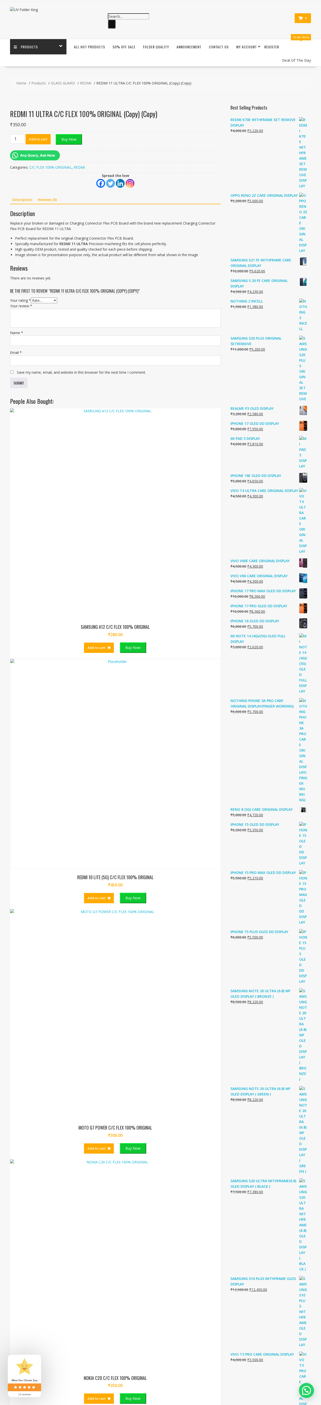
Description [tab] (22, 199)
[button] (306, 1390)
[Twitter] (110, 183)
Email (16, 352)
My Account (246, 46)
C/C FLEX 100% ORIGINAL (50, 167)
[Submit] (112, 24)
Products (29, 46)
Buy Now (68, 139)
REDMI (79, 167)
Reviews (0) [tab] (47, 199)
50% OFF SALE (124, 46)
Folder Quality (156, 46)
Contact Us (219, 46)
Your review (21, 306)
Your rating (20, 300)
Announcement (189, 46)
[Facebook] (100, 183)
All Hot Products (89, 46)
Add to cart (38, 139)
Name (16, 332)
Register (271, 46)
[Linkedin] (120, 183)
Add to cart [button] (97, 647)
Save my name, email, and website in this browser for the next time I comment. (81, 372)
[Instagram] (130, 183)
